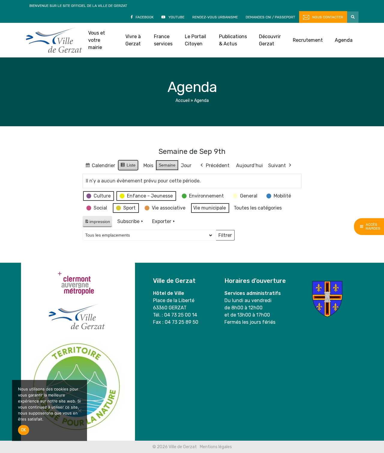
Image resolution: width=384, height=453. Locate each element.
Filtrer (225, 236)
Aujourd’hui (249, 165)
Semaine (167, 165)
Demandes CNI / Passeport (270, 17)
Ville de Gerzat (54, 40)
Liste (128, 166)
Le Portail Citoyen (195, 40)
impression (97, 223)
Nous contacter (327, 17)
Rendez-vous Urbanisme (215, 17)
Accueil (183, 100)
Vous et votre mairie (96, 40)
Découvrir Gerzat (270, 40)
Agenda (343, 40)
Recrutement (308, 40)
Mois (148, 165)
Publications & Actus (233, 40)
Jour (186, 165)
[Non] (79, 411)
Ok (23, 430)
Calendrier (100, 167)
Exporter (161, 221)
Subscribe (128, 221)
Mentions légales (216, 446)
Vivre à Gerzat (133, 40)
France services (163, 40)
